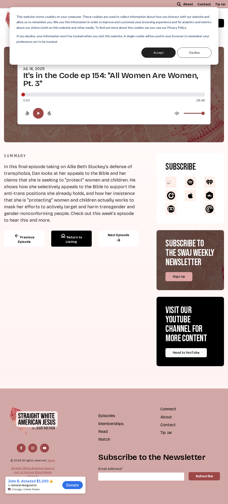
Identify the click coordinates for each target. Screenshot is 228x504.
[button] (179, 4)
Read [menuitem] (103, 431)
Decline (194, 52)
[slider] (114, 95)
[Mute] (177, 113)
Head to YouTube (186, 353)
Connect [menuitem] (168, 409)
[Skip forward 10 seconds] (49, 113)
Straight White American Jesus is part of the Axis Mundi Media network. (32, 472)
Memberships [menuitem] (111, 423)
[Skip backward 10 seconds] (27, 113)
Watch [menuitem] (104, 439)
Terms (51, 460)
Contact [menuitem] (204, 4)
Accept (158, 52)
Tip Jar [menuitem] (220, 4)
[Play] (38, 113)
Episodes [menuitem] (106, 415)
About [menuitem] (188, 4)
